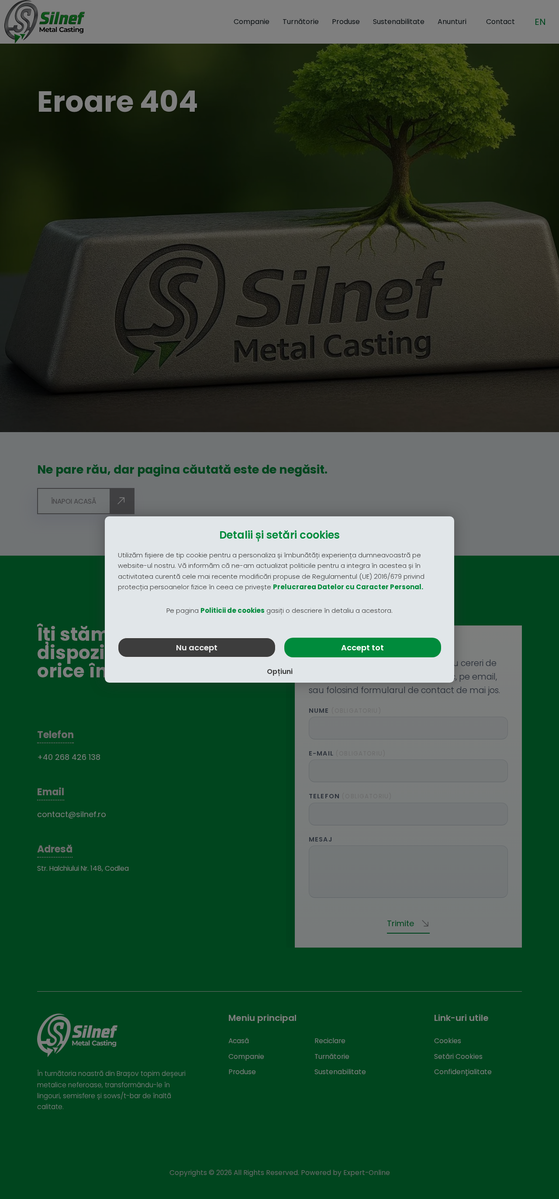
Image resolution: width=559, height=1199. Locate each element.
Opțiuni (280, 671)
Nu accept (196, 647)
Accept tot (362, 647)
